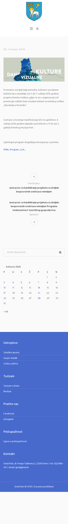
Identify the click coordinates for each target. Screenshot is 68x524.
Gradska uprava (11, 353)
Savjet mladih (10, 358)
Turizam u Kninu (11, 386)
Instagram (8, 419)
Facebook (8, 414)
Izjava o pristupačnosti (15, 441)
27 (30, 298)
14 (39, 288)
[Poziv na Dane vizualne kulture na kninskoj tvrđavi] (34, 70)
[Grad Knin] (34, 11)
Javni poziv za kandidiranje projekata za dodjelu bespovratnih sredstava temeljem (34, 190)
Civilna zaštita (10, 364)
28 (39, 298)
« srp (5, 312)
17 (4, 293)
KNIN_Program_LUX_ (14, 150)
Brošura (7, 392)
